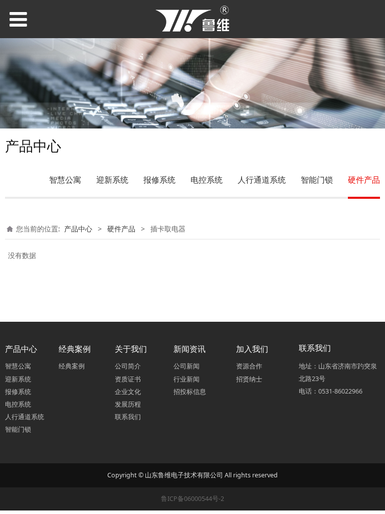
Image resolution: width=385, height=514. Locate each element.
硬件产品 (364, 179)
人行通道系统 (262, 179)
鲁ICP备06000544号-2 (192, 498)
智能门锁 (317, 179)
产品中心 (78, 228)
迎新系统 (112, 179)
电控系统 (206, 179)
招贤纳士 (249, 379)
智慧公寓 (65, 179)
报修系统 (159, 179)
